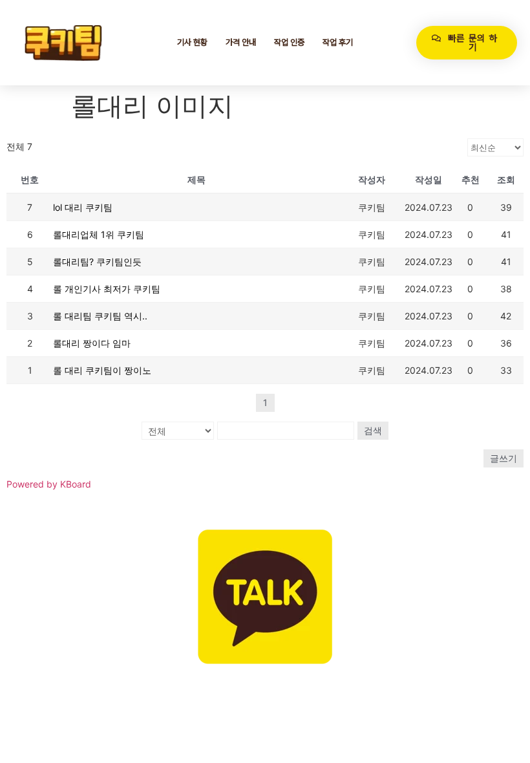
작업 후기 (338, 42)
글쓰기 (503, 458)
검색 (373, 430)
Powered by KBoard (48, 483)
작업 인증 (289, 42)
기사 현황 (192, 42)
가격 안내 (241, 42)
